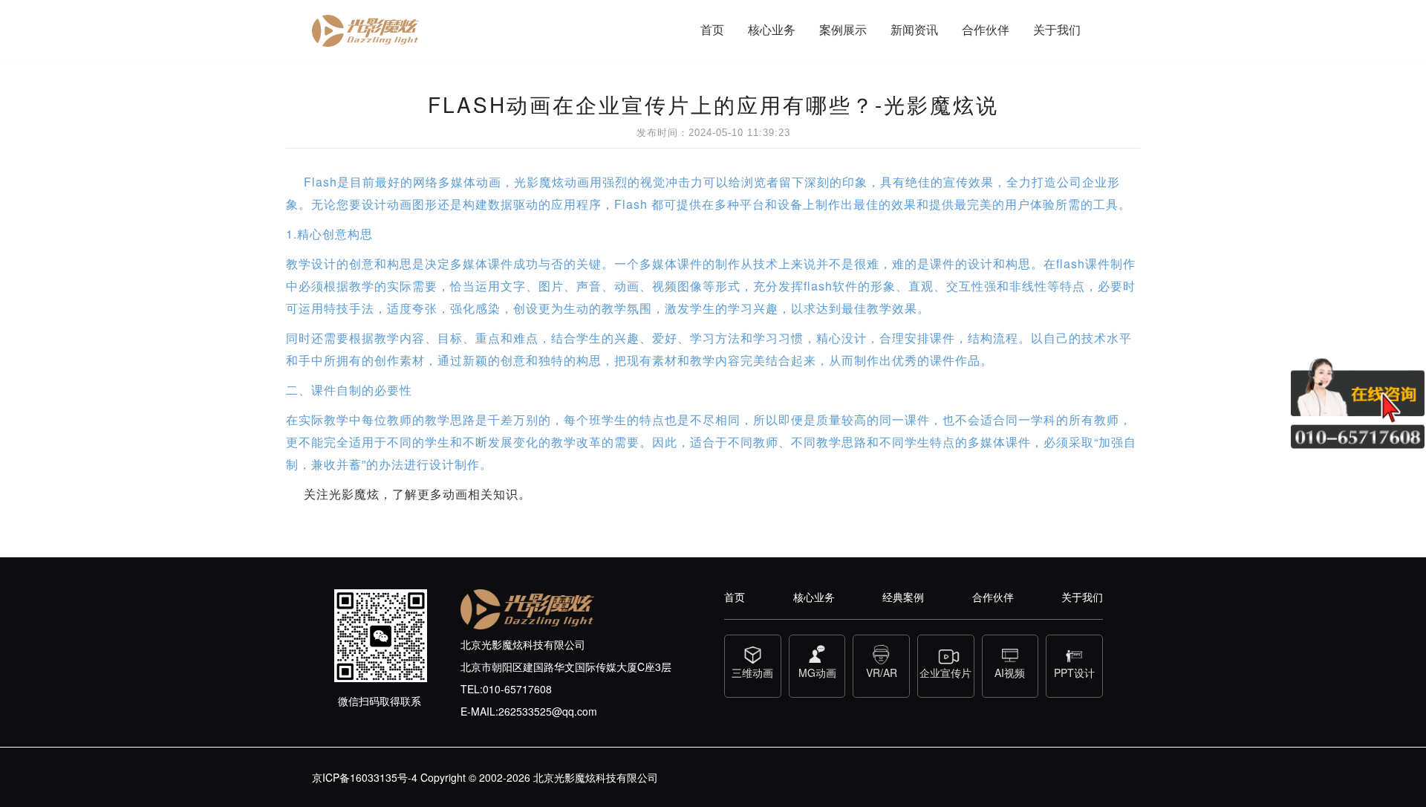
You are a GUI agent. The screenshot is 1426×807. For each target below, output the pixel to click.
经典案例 (903, 596)
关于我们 (1057, 29)
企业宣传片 (945, 672)
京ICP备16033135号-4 (364, 777)
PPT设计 (1074, 672)
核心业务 (771, 29)
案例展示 (843, 29)
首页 (712, 29)
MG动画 (817, 672)
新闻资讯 (914, 29)
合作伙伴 (985, 29)
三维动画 (752, 672)
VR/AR (881, 672)
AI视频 (1009, 672)
